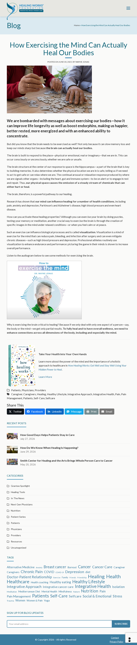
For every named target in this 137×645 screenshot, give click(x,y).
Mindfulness (65, 591)
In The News (17, 498)
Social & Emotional (97, 596)
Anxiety (39, 567)
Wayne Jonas (82, 62)
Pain (117, 394)
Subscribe (121, 623)
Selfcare (50, 398)
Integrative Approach (79, 394)
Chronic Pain (32, 572)
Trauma (10, 600)
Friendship (82, 577)
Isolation (118, 587)
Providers (40, 390)
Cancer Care (102, 567)
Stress (117, 596)
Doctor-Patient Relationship (29, 577)
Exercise (56, 577)
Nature (76, 591)
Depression (74, 572)
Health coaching (39, 582)
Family (65, 577)
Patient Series (18, 516)
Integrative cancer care (58, 587)
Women (20, 600)
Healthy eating (60, 582)
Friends (73, 577)
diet (87, 572)
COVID (49, 572)
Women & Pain (35, 600)
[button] (128, 8)
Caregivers (29, 394)
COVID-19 (60, 572)
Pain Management (19, 596)
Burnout (72, 567)
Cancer (84, 567)
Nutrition (15, 510)
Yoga (47, 600)
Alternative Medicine (21, 567)
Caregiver (16, 394)
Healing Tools (18, 492)
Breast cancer (55, 567)
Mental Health (49, 591)
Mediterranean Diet (29, 591)
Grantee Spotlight (20, 485)
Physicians (28, 390)
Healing (41, 394)
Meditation (12, 591)
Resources (16, 541)
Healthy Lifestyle (56, 394)
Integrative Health (103, 394)
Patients (16, 390)
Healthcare (18, 582)
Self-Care (39, 398)
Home (77, 25)
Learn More (45, 376)
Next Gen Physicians (22, 504)
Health (113, 576)
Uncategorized (18, 547)
